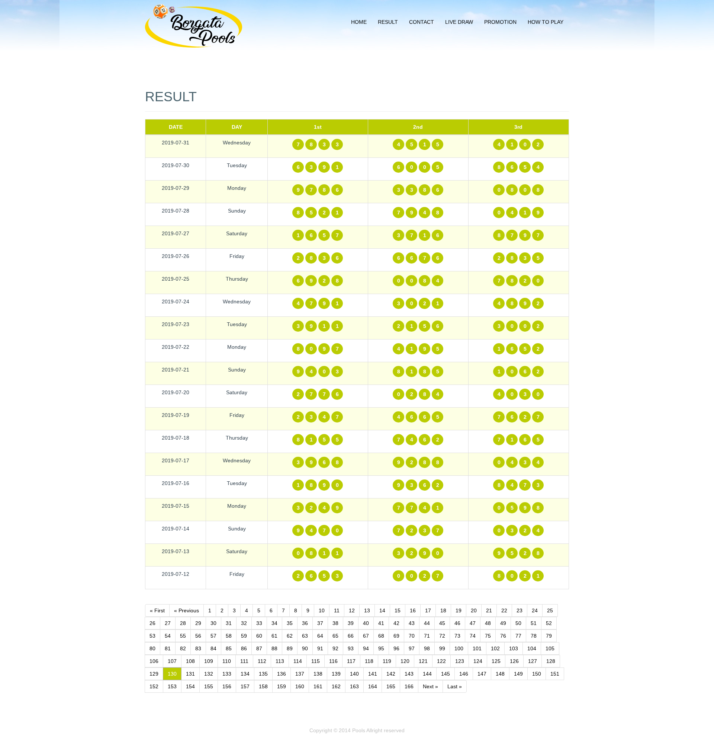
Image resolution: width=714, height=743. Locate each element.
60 (259, 636)
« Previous (186, 610)
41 (381, 623)
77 (518, 636)
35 (290, 623)
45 (442, 623)
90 (305, 648)
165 (390, 686)
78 (534, 636)
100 (458, 648)
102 (495, 648)
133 (226, 674)
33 (259, 623)
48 (488, 623)
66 (351, 636)
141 (372, 674)
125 (496, 661)
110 (226, 661)
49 (503, 623)
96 (396, 648)
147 (481, 674)
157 (245, 686)
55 (183, 636)
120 (405, 661)
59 (244, 636)
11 (337, 610)
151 (554, 674)
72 (442, 636)
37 (320, 623)
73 (457, 636)
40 (366, 623)
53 (152, 636)
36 (305, 623)
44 (427, 623)
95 (381, 648)
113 (280, 661)
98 (427, 648)
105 (550, 648)
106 (153, 661)
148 (500, 674)
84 (213, 648)
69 (396, 636)
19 (458, 610)
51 (534, 623)
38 (335, 623)
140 (354, 674)
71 (427, 636)
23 (519, 610)
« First (157, 610)
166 (409, 686)
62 (290, 636)
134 (245, 674)
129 (153, 674)
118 (369, 661)
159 (281, 686)
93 (351, 648)
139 (336, 674)
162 (336, 686)
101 (477, 648)
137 (299, 674)
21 (489, 610)
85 (229, 648)
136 (281, 674)
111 (244, 661)
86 (244, 648)
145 (445, 674)
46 (457, 623)
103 (513, 648)
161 (317, 686)
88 (274, 648)
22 (504, 610)
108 (190, 661)
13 (367, 610)
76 (503, 636)
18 (443, 610)
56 (198, 636)
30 (213, 623)
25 (550, 610)
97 (412, 648)
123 (459, 661)
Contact (421, 22)
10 (322, 610)
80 (152, 648)
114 (297, 661)
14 (382, 610)
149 (518, 674)
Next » (430, 686)
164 (372, 686)
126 (514, 661)
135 (263, 674)
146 (463, 674)
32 (244, 623)
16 (413, 610)
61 (274, 636)
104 (531, 648)
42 (396, 623)
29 (198, 623)
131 (190, 674)
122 (441, 661)
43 (412, 623)
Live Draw (459, 22)
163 (354, 686)
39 (351, 623)
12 (352, 610)
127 (532, 661)
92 (335, 648)
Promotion (500, 22)
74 (473, 636)
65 (335, 636)
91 (320, 648)
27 (168, 623)
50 (518, 623)
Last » (454, 686)
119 (387, 661)
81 (168, 648)
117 (351, 661)
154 (190, 686)
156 (226, 686)
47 (473, 623)
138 (317, 674)
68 (381, 636)
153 (172, 686)
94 (366, 648)
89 (290, 648)
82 (183, 648)
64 (320, 636)
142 (390, 674)
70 (412, 636)
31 (229, 623)
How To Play (545, 22)
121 (423, 661)
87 (259, 648)
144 (427, 674)
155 (208, 686)
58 (229, 636)
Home (359, 22)
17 (428, 610)
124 (477, 661)
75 (488, 636)
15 (398, 610)
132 (208, 674)
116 (333, 661)
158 (263, 686)
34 (274, 623)
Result (388, 22)
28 (183, 623)
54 (168, 636)
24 (535, 610)
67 (366, 636)
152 (153, 686)
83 (198, 648)
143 (409, 674)
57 (213, 636)
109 (208, 661)
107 (172, 661)
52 (549, 623)
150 (536, 674)
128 (550, 661)
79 (549, 636)
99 (442, 648)
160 (299, 686)
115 (315, 661)
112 (262, 661)
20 (474, 610)
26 (152, 623)
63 (305, 636)
